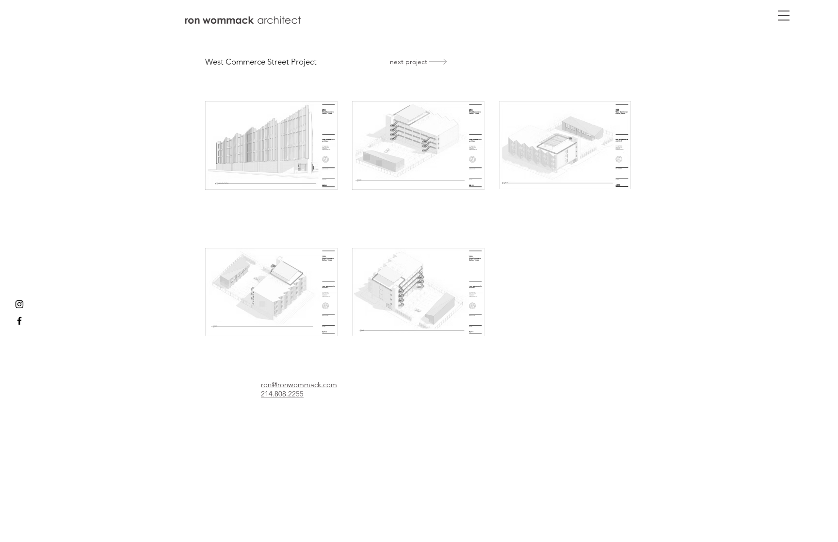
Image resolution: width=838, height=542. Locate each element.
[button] (784, 15)
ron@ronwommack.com (299, 384)
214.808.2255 (282, 393)
